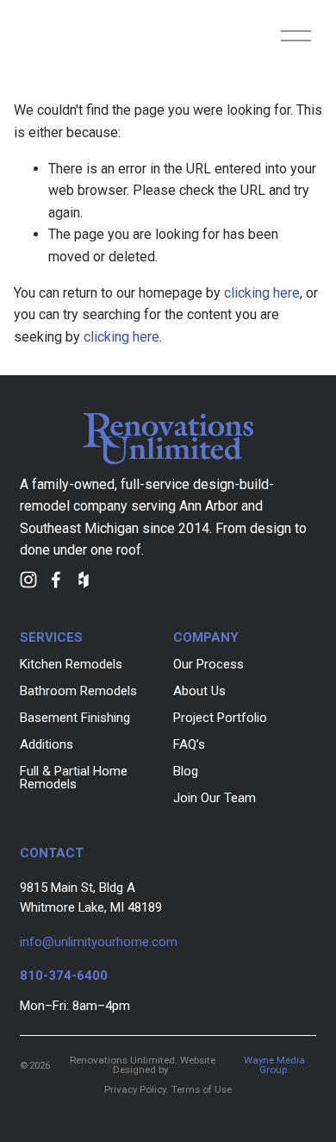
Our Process (208, 664)
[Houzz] (83, 579)
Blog (185, 771)
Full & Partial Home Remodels (74, 778)
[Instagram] (28, 579)
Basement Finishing (75, 718)
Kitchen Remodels (71, 664)
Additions (46, 744)
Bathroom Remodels (78, 691)
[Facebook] (56, 579)
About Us (199, 691)
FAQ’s (189, 744)
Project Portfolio (220, 718)
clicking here (262, 293)
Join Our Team (214, 798)
